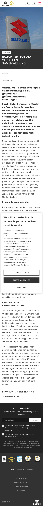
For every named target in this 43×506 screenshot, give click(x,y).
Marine (30, 470)
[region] (21, 253)
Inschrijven (35, 420)
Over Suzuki (21, 478)
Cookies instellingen (21, 482)
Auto (12, 470)
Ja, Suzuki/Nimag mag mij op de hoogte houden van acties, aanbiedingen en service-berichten (21, 428)
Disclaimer (21, 490)
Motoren (20, 470)
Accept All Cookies (21, 280)
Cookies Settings (21, 273)
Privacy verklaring (21, 486)
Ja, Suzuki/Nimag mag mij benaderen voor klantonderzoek (21, 435)
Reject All (21, 288)
